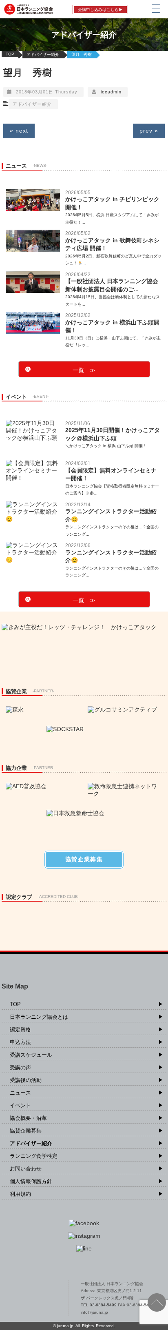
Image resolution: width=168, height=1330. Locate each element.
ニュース (20, 1093)
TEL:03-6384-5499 (99, 1305)
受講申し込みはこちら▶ (100, 9)
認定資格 (20, 1029)
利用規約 (20, 1194)
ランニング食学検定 (33, 1156)
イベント (20, 1105)
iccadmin (111, 91)
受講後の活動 (26, 1080)
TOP (10, 54)
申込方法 (20, 1042)
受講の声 (20, 1067)
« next (19, 130)
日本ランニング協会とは (39, 1017)
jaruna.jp (65, 1325)
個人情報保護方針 (31, 1181)
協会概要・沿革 (28, 1118)
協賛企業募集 (26, 1131)
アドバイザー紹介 (43, 54)
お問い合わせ (26, 1169)
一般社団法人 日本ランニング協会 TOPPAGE (32, 1298)
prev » (148, 130)
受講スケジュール (31, 1055)
